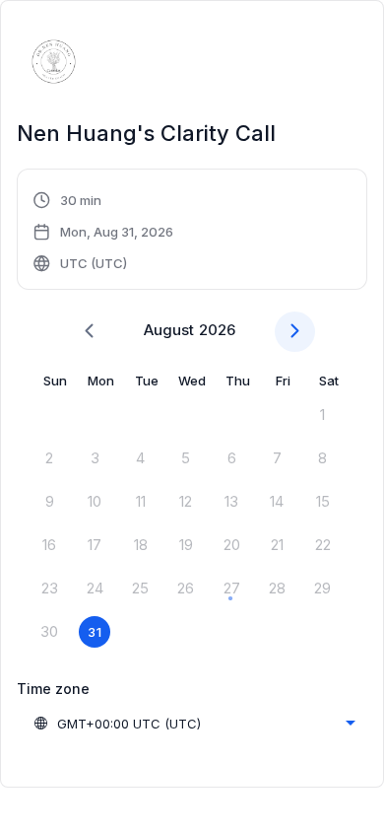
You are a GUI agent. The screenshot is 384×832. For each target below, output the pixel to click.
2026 (217, 329)
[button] (103, 231)
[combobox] (194, 723)
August (169, 329)
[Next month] (295, 332)
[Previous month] (89, 332)
